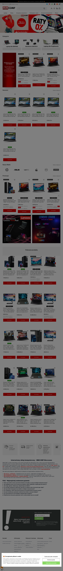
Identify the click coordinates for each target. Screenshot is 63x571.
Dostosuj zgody (51, 559)
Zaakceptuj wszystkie (51, 563)
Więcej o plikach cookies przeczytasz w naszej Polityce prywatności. (23, 563)
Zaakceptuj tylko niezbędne (51, 556)
